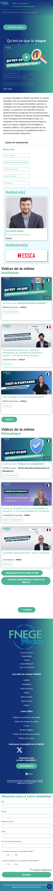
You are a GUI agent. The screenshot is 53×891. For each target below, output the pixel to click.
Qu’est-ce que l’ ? (24, 303)
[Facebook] (13, 750)
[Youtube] (26, 750)
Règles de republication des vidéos (26, 717)
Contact (27, 726)
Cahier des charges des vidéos (26, 721)
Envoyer (26, 874)
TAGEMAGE (26, 684)
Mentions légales (26, 730)
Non (16, 855)
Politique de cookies (26, 738)
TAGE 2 (27, 693)
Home (4, 12)
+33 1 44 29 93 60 (26, 667)
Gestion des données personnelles (26, 734)
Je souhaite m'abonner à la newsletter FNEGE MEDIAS (20, 861)
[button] (51, 4)
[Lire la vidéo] (26, 57)
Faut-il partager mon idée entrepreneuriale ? (24, 397)
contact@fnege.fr (26, 664)
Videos (10, 12)
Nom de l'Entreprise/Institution (11, 841)
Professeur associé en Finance (18, 235)
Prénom (4, 811)
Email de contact (7, 821)
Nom (2, 801)
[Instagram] (40, 750)
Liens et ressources (16, 142)
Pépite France (26, 701)
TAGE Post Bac (27, 697)
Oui (8, 855)
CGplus (26, 705)
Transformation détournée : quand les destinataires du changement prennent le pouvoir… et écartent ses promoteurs (22, 353)
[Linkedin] (33, 750)
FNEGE (26, 680)
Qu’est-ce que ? (23, 464)
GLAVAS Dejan (15, 231)
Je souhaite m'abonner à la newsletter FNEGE (17, 851)
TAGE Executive (26, 689)
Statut (3, 831)
